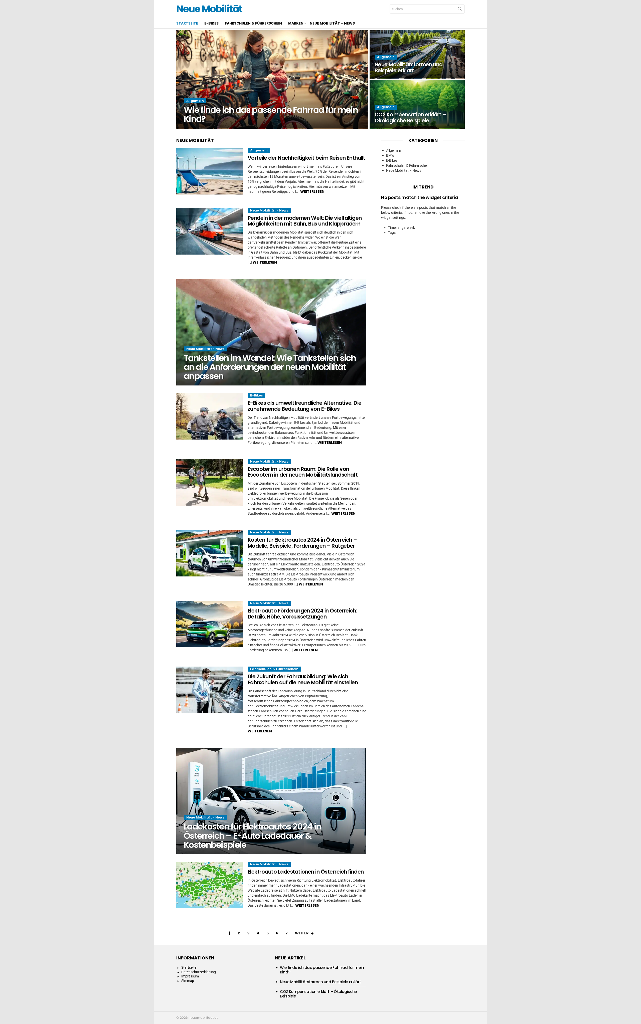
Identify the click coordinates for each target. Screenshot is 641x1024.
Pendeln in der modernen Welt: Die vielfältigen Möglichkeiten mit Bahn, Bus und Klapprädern (305, 221)
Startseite (187, 23)
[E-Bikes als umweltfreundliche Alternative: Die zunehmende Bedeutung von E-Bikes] (209, 416)
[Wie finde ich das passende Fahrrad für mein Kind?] (272, 79)
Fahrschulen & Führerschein (253, 23)
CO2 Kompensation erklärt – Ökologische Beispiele (318, 994)
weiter (301, 933)
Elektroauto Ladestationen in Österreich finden (306, 871)
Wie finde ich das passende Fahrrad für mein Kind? (322, 970)
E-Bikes (211, 23)
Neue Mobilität (209, 9)
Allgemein (195, 100)
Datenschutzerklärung (198, 972)
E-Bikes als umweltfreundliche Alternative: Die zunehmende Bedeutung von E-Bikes (305, 406)
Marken (295, 23)
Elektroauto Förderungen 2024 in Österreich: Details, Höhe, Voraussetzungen (302, 613)
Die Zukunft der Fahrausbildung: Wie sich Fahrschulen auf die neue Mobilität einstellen (303, 679)
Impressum (190, 976)
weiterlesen (312, 191)
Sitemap (187, 981)
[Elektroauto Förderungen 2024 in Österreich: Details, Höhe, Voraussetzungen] (209, 624)
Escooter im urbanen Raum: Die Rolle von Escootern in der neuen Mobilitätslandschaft (303, 472)
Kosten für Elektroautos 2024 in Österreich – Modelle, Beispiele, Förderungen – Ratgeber (302, 542)
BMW (390, 155)
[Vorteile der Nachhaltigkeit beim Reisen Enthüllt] (209, 171)
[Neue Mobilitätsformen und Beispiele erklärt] (417, 54)
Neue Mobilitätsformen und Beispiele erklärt (320, 981)
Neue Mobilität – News (332, 23)
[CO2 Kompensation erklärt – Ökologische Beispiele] (417, 104)
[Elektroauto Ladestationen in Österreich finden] (209, 885)
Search (460, 10)
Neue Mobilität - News (269, 210)
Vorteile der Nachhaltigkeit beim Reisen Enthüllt (306, 157)
